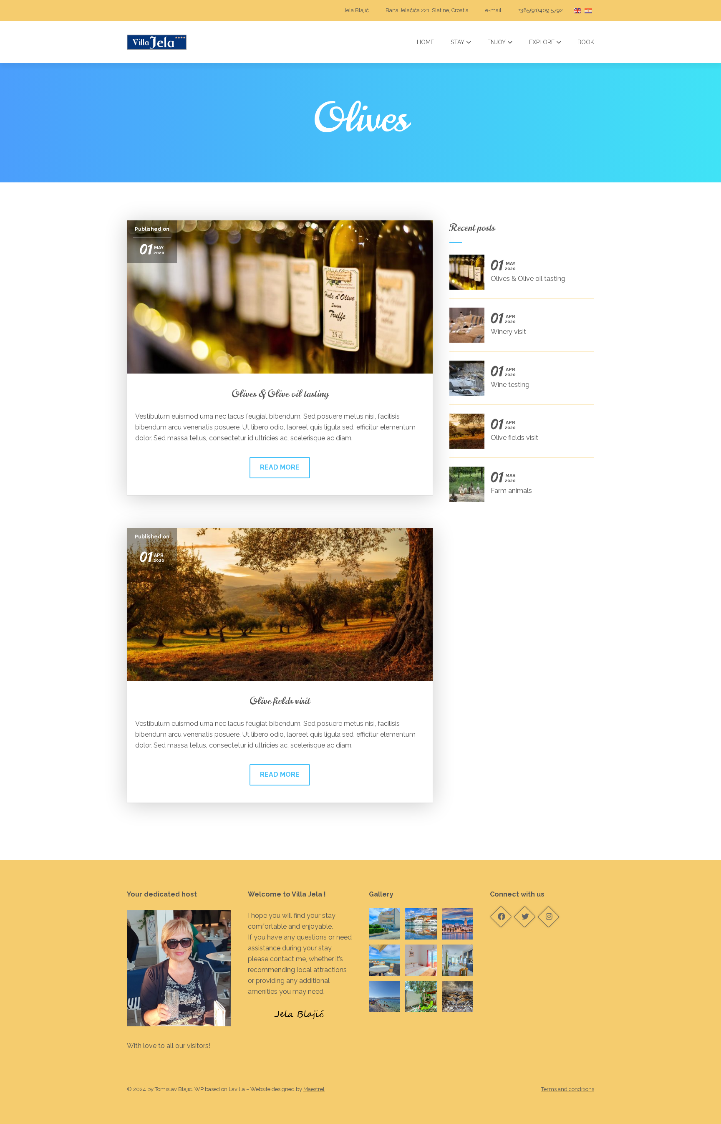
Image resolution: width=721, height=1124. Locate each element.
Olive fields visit (280, 701)
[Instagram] (548, 917)
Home (425, 42)
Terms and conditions (567, 1089)
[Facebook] (501, 917)
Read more (280, 467)
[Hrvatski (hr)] (588, 10)
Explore (542, 42)
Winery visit (508, 324)
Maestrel (314, 1089)
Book (585, 42)
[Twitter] (524, 917)
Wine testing (510, 377)
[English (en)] (577, 10)
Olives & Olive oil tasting (280, 393)
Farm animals (511, 483)
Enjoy (496, 42)
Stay (457, 42)
